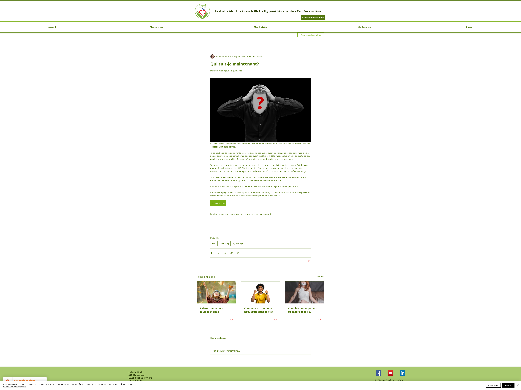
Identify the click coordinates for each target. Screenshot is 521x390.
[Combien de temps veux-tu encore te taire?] (304, 292)
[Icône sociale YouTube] (390, 373)
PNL (214, 243)
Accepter (508, 385)
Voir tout (320, 276)
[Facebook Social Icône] (378, 373)
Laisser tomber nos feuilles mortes (212, 310)
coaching (224, 243)
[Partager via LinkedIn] (225, 253)
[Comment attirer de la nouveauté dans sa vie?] (260, 292)
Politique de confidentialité (14, 386)
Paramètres (493, 385)
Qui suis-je (238, 243)
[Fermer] (517, 385)
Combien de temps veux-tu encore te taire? (303, 310)
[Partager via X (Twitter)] (218, 253)
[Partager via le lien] (231, 253)
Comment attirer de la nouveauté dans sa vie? (258, 310)
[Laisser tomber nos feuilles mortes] (216, 292)
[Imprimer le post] (238, 253)
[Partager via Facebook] (211, 253)
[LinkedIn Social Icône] (402, 373)
